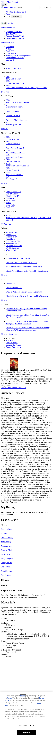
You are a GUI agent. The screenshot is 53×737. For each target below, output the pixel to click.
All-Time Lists (11, 232)
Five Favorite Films (13, 241)
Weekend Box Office (14, 246)
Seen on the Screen (13, 345)
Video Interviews (12, 243)
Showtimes (13, 334)
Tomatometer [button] (6, 377)
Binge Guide (11, 235)
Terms (9, 698)
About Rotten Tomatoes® (16, 12)
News (10, 224)
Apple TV (10, 51)
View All (4, 129)
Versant (22, 696)
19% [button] (22, 377)
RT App (4, 224)
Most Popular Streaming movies (18, 55)
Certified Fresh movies (15, 58)
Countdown (10, 239)
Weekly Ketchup (12, 248)
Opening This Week (14, 32)
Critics (8, 14)
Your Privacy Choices (26, 725)
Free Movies (11, 340)
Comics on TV (12, 237)
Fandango (10, 47)
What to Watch (13, 68)
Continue (26, 732)
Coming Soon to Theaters (16, 36)
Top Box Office (12, 34)
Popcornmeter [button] (30, 377)
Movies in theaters (8, 27)
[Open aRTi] (4, 4)
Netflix (8, 49)
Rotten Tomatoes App (14, 347)
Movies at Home (7, 42)
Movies (10, 23)
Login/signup (16, 16)
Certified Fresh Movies (15, 38)
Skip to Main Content (9, 2)
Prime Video (11, 53)
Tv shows (5, 92)
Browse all (10, 60)
